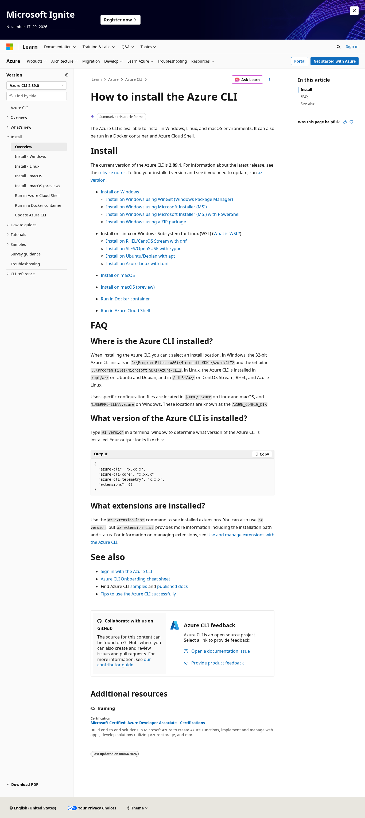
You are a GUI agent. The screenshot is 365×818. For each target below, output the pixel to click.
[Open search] (338, 47)
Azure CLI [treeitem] (19, 107)
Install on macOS (118, 275)
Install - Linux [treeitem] (27, 166)
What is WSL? (226, 233)
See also (308, 103)
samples (138, 586)
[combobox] (36, 85)
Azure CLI (133, 79)
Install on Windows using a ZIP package (146, 222)
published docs (172, 586)
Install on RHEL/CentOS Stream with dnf (146, 241)
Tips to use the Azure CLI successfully (138, 594)
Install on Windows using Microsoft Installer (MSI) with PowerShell (173, 214)
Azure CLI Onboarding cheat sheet (135, 579)
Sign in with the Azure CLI (126, 571)
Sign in (352, 46)
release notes (112, 172)
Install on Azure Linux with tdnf (137, 263)
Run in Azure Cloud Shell (125, 311)
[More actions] (269, 79)
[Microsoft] (9, 46)
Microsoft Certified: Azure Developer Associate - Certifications (148, 722)
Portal (299, 61)
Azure (113, 79)
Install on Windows (120, 192)
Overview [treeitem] (23, 146)
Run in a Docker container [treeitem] (38, 205)
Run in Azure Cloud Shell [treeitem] (37, 195)
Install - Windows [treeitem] (30, 156)
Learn (97, 79)
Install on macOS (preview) (128, 287)
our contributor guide (124, 662)
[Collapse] (66, 75)
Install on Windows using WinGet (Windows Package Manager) (169, 199)
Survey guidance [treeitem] (26, 254)
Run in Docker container (125, 299)
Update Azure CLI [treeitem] (30, 214)
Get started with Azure (335, 61)
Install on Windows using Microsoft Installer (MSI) (156, 207)
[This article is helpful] (345, 122)
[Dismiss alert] (354, 10)
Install (306, 89)
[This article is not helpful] (351, 122)
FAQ (304, 96)
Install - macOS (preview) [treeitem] (37, 185)
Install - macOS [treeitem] (28, 175)
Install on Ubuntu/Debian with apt (140, 256)
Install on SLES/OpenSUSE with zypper (144, 248)
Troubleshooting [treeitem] (25, 263)
